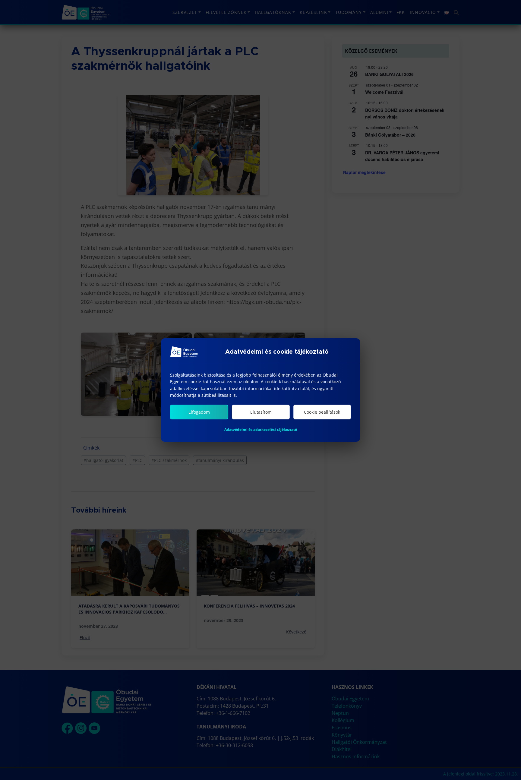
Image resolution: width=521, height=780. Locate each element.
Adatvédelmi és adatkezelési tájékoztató (260, 429)
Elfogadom (199, 412)
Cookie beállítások (322, 412)
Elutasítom (261, 412)
